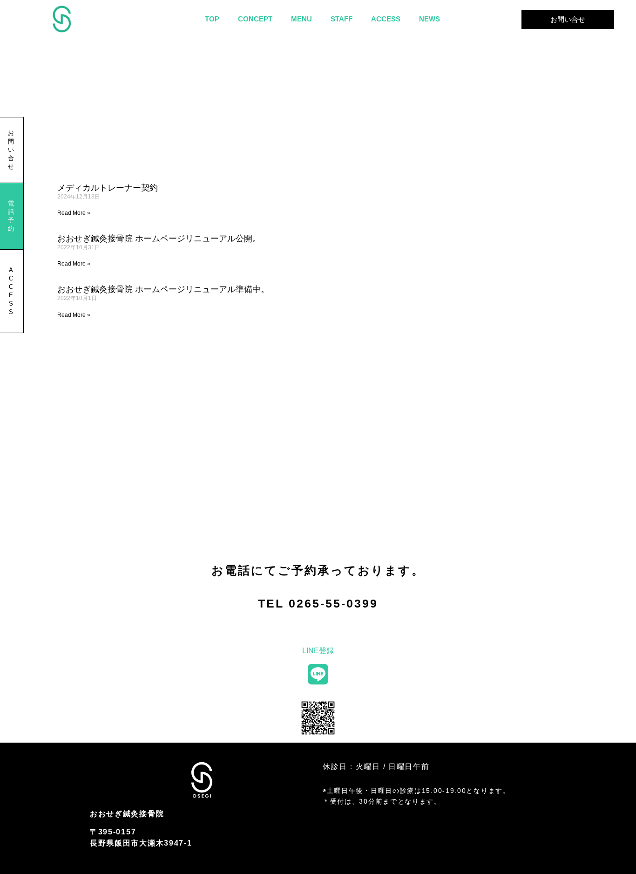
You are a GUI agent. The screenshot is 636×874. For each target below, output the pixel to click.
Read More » (73, 213)
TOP (212, 19)
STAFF (341, 19)
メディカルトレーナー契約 (107, 187)
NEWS (429, 19)
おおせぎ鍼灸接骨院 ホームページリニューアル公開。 (159, 238)
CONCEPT (255, 19)
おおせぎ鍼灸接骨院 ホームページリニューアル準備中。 (163, 289)
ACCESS (385, 19)
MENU (301, 19)
